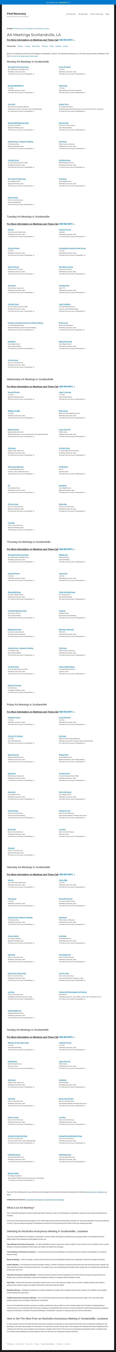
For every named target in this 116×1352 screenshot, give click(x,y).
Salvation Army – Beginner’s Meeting (20, 141)
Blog (107, 14)
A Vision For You (64, 811)
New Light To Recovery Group (18, 67)
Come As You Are (65, 229)
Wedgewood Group (14, 629)
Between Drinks (13, 1173)
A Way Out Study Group (67, 592)
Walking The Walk (14, 411)
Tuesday (27, 46)
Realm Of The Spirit (14, 685)
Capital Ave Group (14, 717)
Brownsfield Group (14, 592)
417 (9, 485)
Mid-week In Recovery (66, 629)
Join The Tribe (64, 973)
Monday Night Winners (16, 85)
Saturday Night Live (14, 1011)
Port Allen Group (64, 160)
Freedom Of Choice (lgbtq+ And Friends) (73, 992)
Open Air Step (63, 123)
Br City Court (63, 323)
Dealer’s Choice (13, 1117)
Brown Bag (63, 504)
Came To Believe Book (66, 667)
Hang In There (64, 104)
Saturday (58, 46)
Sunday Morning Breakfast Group (70, 1136)
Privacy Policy (20, 1344)
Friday (51, 46)
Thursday (45, 46)
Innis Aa (10, 229)
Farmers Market (13, 936)
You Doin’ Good (13, 160)
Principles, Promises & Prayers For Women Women (25, 323)
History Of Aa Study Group (17, 973)
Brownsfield (88, 1192)
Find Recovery (16, 13)
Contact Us (68, 1344)
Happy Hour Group (65, 341)
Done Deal (11, 104)
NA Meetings (83, 14)
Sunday (65, 46)
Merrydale (100, 1192)
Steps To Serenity (65, 392)
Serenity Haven (64, 285)
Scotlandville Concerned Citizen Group (72, 248)
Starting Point (63, 755)
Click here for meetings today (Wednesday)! (24, 56)
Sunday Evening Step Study (17, 1136)
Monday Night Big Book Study (18, 123)
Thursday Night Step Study (17, 611)
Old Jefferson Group (66, 267)
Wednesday (36, 46)
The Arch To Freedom (15, 736)
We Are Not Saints (65, 792)
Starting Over (63, 555)
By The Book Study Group (17, 179)
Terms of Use (29, 1344)
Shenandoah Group (65, 899)
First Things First (65, 955)
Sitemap (37, 1344)
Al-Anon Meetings (96, 14)
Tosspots (62, 611)
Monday (20, 46)
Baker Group (63, 411)
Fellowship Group (14, 1155)
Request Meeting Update (47, 1344)
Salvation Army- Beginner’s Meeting (20, 917)
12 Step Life (59, 1344)
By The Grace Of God (66, 1099)
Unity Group (63, 85)
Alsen (95, 1192)
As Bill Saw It (63, 467)
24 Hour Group (13, 197)
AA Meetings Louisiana (41, 28)
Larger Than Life (64, 429)
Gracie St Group (13, 267)
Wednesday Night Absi (16, 467)
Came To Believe (64, 304)
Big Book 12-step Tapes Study (18, 1043)
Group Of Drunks (65, 67)
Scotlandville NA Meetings (34, 1199)
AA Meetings (71, 14)
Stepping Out (12, 1061)
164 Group (11, 955)
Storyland (11, 848)
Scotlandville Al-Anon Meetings (54, 1199)
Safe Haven (63, 141)
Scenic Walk (63, 880)
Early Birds (63, 179)
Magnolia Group (13, 429)
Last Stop (11, 523)
